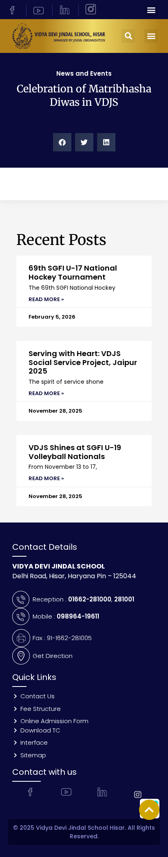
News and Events (84, 73)
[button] (151, 9)
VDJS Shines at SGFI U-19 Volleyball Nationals (75, 451)
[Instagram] (138, 795)
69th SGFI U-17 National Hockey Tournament (73, 272)
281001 (124, 599)
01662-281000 (89, 599)
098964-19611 (78, 616)
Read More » (46, 299)
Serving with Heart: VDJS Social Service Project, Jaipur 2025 (83, 362)
